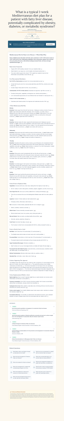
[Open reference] (53, 306)
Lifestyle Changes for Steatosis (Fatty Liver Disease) (23, 323)
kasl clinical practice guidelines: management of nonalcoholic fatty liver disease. (29, 308)
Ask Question (50, 44)
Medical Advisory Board (32, 29)
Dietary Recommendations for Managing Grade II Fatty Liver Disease (26, 339)
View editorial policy (37, 38)
